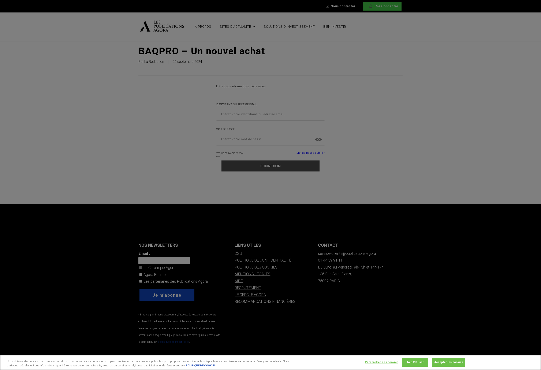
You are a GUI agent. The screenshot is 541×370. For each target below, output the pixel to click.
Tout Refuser (415, 362)
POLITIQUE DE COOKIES (201, 365)
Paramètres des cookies (381, 362)
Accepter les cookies (448, 362)
